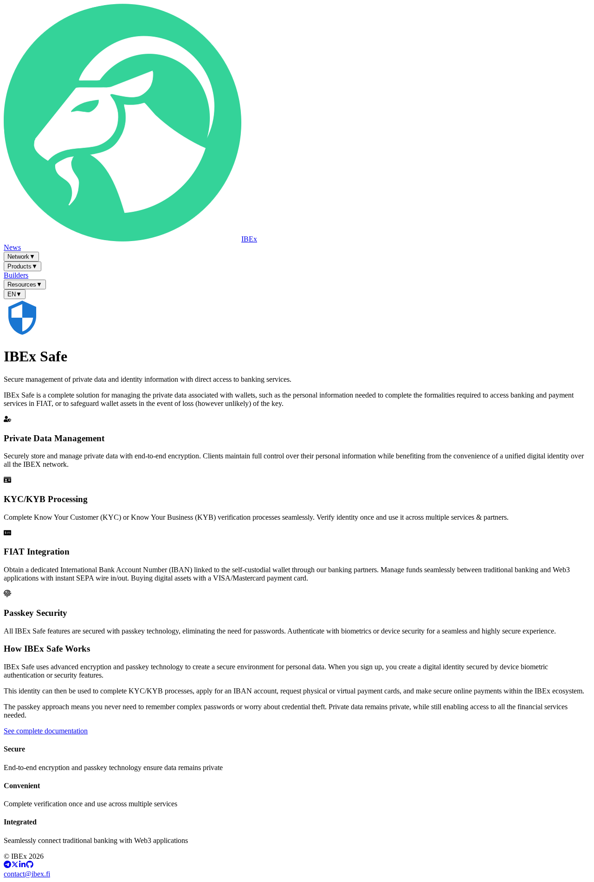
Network (21, 256)
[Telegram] (7, 865)
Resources (24, 284)
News (12, 247)
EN (14, 294)
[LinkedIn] (22, 865)
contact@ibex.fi (27, 874)
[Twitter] (15, 865)
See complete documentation (46, 731)
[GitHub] (29, 865)
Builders (16, 275)
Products (22, 266)
